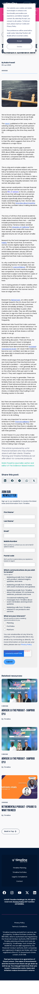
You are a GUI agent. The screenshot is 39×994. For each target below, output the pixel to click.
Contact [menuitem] (19, 881)
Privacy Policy (18, 902)
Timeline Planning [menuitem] (19, 868)
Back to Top (9, 831)
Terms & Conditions (19, 926)
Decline (19, 46)
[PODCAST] (19, 788)
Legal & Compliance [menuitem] (19, 877)
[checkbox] (19, 594)
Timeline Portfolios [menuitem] (20, 872)
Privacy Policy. (26, 644)
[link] (20, 860)
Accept (19, 41)
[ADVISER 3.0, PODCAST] (19, 692)
